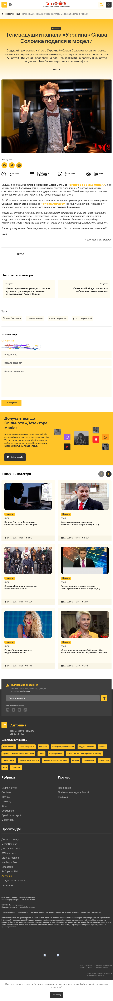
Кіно (3, 806)
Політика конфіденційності (73, 792)
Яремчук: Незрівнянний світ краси (18, 753)
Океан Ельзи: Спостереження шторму (84, 753)
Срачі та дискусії (11, 815)
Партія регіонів (55, 753)
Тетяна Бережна (27, 746)
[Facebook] (4, 165)
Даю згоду (56, 995)
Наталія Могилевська (29, 760)
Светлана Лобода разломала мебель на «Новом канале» (90, 290)
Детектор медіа (10, 839)
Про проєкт (64, 787)
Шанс (41, 753)
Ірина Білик (89, 760)
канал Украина (57, 318)
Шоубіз (5, 797)
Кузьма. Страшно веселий (55, 760)
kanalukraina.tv (53, 203)
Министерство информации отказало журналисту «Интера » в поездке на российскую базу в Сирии (27, 291)
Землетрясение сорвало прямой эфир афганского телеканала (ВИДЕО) (80, 587)
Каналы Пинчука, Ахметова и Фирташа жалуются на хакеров (20, 523)
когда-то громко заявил (86, 184)
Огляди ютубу (9, 787)
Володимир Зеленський (63, 746)
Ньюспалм (7, 885)
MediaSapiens (9, 844)
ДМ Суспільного (10, 848)
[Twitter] (12, 165)
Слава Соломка (12, 318)
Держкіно (16, 767)
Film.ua (102, 746)
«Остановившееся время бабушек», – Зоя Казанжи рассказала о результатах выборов (84, 651)
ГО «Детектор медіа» (13, 880)
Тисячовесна (8, 746)
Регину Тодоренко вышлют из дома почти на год (18, 651)
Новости (9, 14)
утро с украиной (82, 318)
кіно (5, 767)
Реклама (63, 797)
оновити (7, 340)
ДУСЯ (56, 69)
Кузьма (75, 760)
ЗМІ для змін (8, 853)
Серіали (6, 792)
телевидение (35, 318)
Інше (17, 14)
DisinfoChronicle (10, 857)
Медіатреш (7, 819)
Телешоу (6, 801)
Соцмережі (7, 810)
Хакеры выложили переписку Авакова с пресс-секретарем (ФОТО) (80, 523)
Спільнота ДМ (17, 457)
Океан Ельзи (8, 760)
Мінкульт (43, 746)
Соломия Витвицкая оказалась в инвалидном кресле (20, 587)
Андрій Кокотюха (86, 746)
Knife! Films (104, 760)
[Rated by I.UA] (49, 955)
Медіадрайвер (9, 862)
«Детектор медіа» (16, 905)
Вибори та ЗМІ (9, 871)
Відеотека (7, 866)
